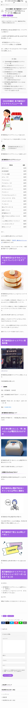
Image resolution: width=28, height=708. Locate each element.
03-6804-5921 (7, 407)
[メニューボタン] (2, 2)
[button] (3, 623)
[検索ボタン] (26, 2)
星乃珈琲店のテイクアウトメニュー (15, 65)
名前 (4, 655)
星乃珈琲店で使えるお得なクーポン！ (14, 86)
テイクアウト (10, 15)
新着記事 (5, 697)
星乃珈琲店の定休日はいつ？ (14, 73)
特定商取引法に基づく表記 (9, 700)
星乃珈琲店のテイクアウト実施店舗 (13, 71)
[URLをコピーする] (25, 623)
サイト (4, 665)
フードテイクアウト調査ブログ (14, 1)
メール (4, 660)
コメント (5, 638)
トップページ (6, 694)
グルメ (4, 15)
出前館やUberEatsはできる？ (14, 79)
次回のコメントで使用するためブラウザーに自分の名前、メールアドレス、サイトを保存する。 (14, 671)
